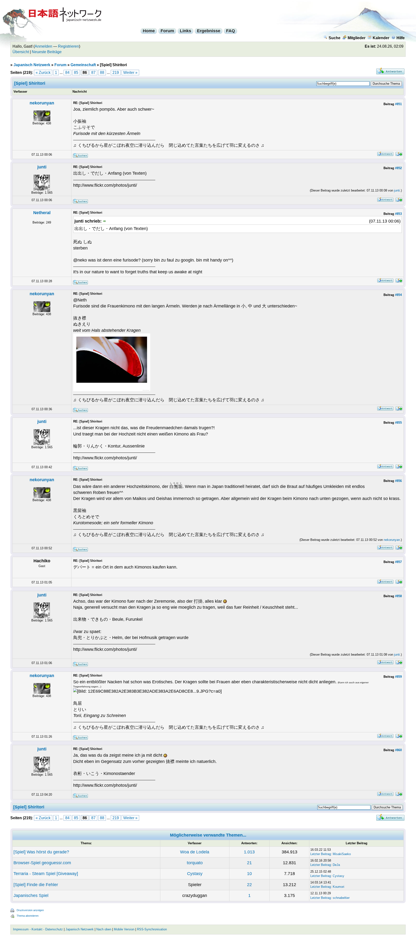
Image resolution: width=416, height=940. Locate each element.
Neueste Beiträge (47, 52)
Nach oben (103, 929)
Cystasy (194, 873)
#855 (398, 422)
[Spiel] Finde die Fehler (35, 884)
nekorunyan (42, 103)
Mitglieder (356, 38)
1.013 (249, 852)
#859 (398, 676)
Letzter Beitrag (320, 854)
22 (249, 884)
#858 (398, 596)
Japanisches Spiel (30, 895)
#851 (398, 104)
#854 (398, 295)
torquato (195, 862)
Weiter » (130, 72)
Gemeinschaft (83, 65)
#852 (398, 168)
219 (115, 72)
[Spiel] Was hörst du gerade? (41, 852)
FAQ (230, 30)
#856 (398, 481)
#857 (398, 562)
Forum (167, 30)
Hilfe (400, 38)
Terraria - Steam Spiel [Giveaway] (45, 873)
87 (93, 72)
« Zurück (43, 72)
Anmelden (43, 46)
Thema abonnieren (28, 915)
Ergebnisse (208, 30)
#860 (398, 750)
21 (249, 862)
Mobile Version (124, 929)
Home (149, 30)
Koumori (338, 887)
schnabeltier (341, 898)
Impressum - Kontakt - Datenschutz (38, 929)
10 (249, 873)
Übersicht (21, 52)
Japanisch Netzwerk (31, 65)
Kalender (381, 38)
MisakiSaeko (342, 854)
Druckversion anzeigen (30, 910)
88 (102, 72)
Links (185, 30)
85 (76, 72)
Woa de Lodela (194, 852)
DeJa (336, 865)
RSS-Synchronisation (152, 929)
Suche (334, 38)
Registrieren (68, 46)
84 (67, 72)
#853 (398, 214)
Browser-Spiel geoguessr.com (42, 862)
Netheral (42, 212)
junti (41, 167)
